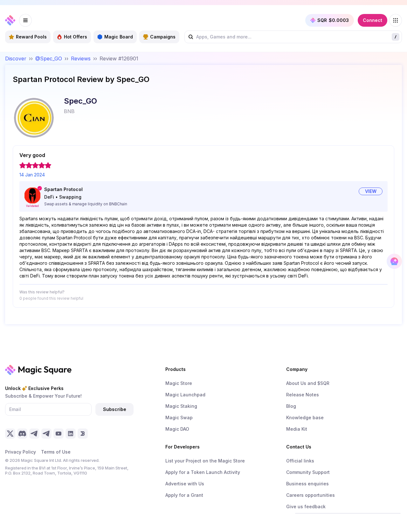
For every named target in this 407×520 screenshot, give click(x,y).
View (370, 191)
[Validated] (32, 195)
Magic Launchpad (185, 394)
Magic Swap (179, 417)
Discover (15, 58)
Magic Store (178, 383)
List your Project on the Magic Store (205, 460)
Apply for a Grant (184, 495)
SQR (333, 20)
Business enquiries (307, 483)
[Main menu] (25, 20)
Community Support (308, 472)
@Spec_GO (48, 58)
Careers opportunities (310, 495)
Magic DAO (177, 429)
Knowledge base (305, 417)
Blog (291, 406)
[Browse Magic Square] (395, 20)
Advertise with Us (184, 483)
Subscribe (114, 409)
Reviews (81, 58)
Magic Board (118, 36)
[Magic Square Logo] (10, 20)
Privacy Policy (20, 452)
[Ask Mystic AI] (394, 261)
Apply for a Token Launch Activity (202, 472)
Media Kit (296, 429)
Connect (372, 20)
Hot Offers (75, 36)
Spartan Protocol (63, 189)
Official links (300, 460)
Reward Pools (31, 36)
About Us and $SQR (307, 383)
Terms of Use (56, 452)
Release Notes (302, 394)
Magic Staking (181, 406)
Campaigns (163, 36)
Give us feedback (306, 506)
